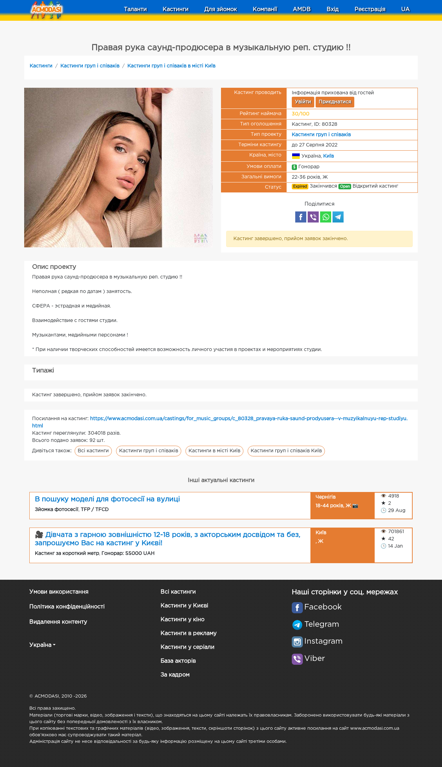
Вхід (333, 9)
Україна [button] (40, 645)
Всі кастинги (93, 451)
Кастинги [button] (176, 9)
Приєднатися (335, 102)
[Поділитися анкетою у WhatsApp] (325, 216)
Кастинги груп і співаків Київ (286, 451)
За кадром (175, 675)
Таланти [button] (135, 9)
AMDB (302, 9)
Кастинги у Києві (184, 605)
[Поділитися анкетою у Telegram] (338, 216)
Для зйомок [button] (220, 9)
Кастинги (41, 66)
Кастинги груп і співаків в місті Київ (171, 66)
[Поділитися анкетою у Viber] (313, 216)
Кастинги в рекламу (189, 633)
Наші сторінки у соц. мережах (345, 592)
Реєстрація (370, 9)
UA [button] (405, 9)
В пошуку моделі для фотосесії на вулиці (107, 499)
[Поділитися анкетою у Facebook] (300, 216)
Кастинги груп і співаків (89, 66)
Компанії (265, 9)
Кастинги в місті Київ (214, 451)
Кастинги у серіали (187, 647)
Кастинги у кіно (182, 619)
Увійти (303, 102)
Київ (328, 156)
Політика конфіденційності (67, 606)
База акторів (178, 661)
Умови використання (58, 592)
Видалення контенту (58, 622)
